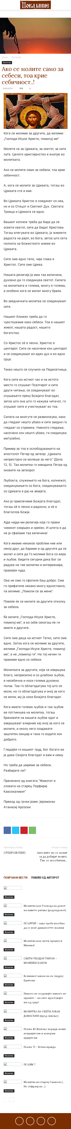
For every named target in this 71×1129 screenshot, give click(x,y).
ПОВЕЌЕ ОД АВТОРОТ (45, 877)
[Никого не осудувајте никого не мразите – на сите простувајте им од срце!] (13, 997)
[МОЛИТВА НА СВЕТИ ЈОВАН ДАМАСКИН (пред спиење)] (13, 1015)
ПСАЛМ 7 (29, 1064)
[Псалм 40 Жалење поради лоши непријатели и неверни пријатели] (13, 1033)
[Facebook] (7, 830)
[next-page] (11, 1099)
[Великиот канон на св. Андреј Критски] (13, 980)
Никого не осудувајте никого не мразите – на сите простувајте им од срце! (45, 998)
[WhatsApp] (32, 830)
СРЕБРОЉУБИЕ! (15, 852)
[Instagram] (30, 1121)
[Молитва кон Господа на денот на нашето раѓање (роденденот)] (13, 910)
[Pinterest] (24, 830)
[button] (6, 5)
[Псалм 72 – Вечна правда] (13, 1051)
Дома (5, 57)
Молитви (16, 57)
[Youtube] (52, 1121)
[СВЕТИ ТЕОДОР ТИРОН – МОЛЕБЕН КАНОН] (13, 962)
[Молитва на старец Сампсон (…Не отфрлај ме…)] (13, 1086)
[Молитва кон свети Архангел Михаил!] (13, 945)
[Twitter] (15, 830)
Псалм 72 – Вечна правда (40, 1047)
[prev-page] (6, 1099)
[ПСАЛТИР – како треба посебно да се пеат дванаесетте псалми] (13, 927)
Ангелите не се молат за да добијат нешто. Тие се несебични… (52, 856)
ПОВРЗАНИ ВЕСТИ (15, 877)
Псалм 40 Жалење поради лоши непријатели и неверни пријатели (45, 1033)
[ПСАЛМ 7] (13, 1068)
